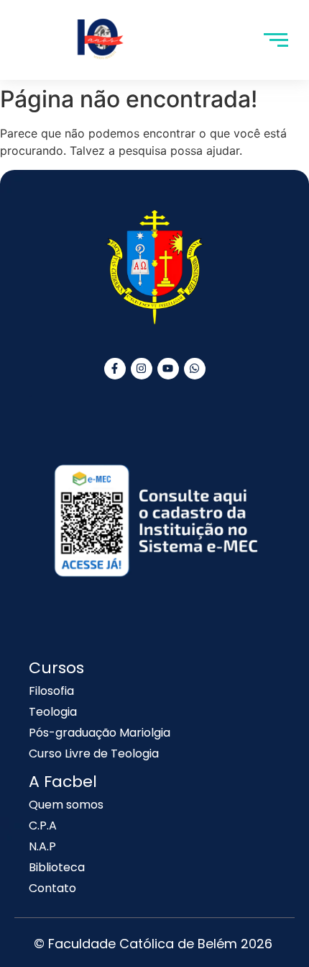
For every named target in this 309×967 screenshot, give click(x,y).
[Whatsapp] (195, 368)
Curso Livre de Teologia (94, 753)
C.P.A (43, 825)
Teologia (53, 711)
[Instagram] (141, 368)
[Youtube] (168, 368)
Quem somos (66, 804)
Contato (52, 888)
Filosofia (51, 691)
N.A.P (42, 846)
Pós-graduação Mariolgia (99, 732)
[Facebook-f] (115, 368)
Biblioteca (57, 867)
